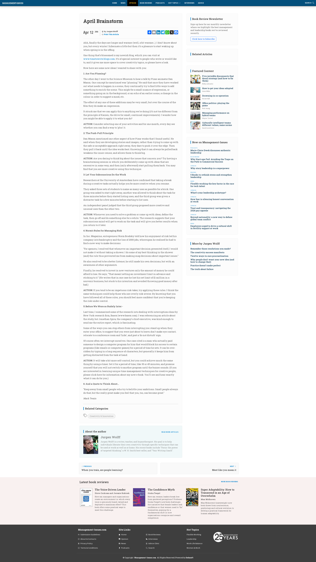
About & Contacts (88, 539)
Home (114, 3)
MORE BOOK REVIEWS (229, 482)
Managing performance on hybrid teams (215, 114)
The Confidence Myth (161, 489)
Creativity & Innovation (101, 416)
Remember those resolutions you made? (210, 248)
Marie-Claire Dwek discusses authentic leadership (210, 151)
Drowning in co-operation (215, 95)
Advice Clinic (153, 543)
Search (151, 548)
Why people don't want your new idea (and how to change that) (212, 260)
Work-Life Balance (194, 543)
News (123, 3)
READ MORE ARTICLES (169, 432)
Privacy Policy (86, 543)
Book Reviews (146, 3)
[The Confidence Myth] (140, 504)
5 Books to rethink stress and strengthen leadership (211, 175)
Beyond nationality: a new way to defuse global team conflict (211, 218)
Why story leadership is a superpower (209, 168)
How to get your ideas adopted (217, 88)
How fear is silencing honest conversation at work (212, 200)
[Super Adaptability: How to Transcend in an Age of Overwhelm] (193, 502)
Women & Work (193, 548)
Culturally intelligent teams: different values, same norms (217, 123)
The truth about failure (201, 269)
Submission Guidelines (90, 535)
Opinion (132, 3)
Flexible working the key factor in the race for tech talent (212, 184)
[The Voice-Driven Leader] (87, 500)
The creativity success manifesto (207, 252)
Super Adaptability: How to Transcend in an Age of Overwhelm (217, 492)
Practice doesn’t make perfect (205, 265)
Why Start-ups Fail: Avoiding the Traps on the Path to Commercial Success (211, 160)
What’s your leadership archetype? (208, 192)
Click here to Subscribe (203, 39)
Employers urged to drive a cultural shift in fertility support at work (211, 227)
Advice (201, 3)
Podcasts (160, 3)
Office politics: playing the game (215, 104)
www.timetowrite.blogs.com (99, 58)
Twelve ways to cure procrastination (209, 256)
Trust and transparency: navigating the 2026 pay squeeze (210, 209)
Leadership (191, 539)
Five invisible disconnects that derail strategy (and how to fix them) (218, 78)
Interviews (189, 3)
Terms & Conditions (89, 548)
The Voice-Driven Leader (110, 489)
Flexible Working (194, 535)
